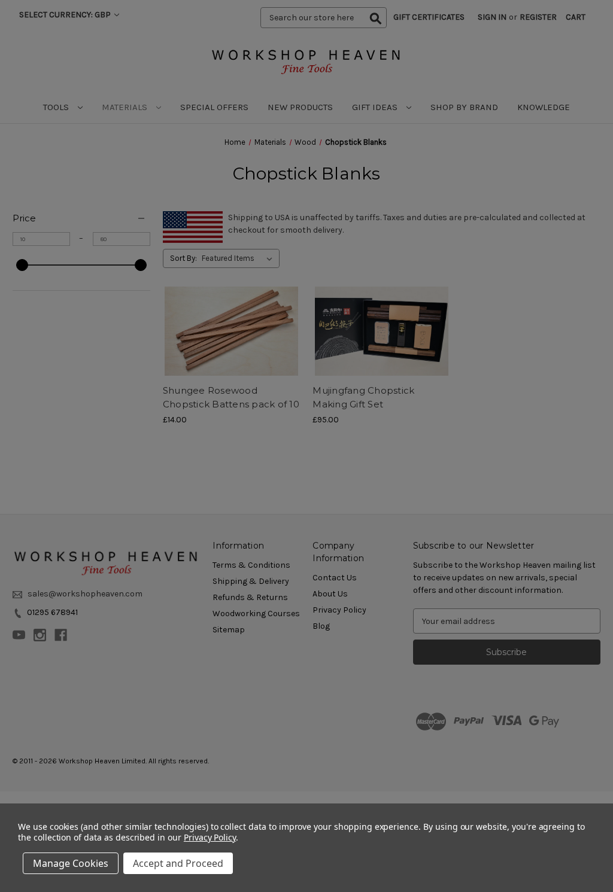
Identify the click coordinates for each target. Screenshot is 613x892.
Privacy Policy (210, 837)
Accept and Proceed (178, 863)
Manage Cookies (70, 863)
